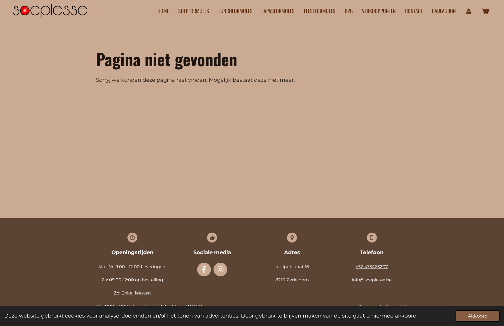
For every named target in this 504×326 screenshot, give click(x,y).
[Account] (469, 11)
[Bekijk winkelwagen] (485, 11)
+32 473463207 (372, 266)
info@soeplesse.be (372, 280)
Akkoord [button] (478, 316)
